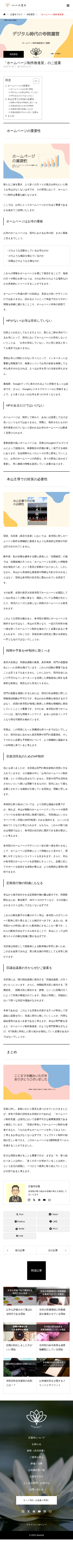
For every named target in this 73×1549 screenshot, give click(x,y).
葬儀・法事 (36, 1463)
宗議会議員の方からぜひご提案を (25, 112)
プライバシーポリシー (36, 1524)
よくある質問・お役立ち (36, 1483)
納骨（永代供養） (36, 1450)
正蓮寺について (36, 1437)
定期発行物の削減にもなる (22, 109)
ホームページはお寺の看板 (22, 89)
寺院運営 (14, 54)
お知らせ (36, 1444)
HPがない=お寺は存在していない (24, 92)
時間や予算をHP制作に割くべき (24, 102)
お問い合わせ (36, 1489)
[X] (34, 1199)
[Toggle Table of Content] (35, 81)
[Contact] (49, 1199)
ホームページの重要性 (19, 86)
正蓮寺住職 (34, 1186)
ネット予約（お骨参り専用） (36, 1500)
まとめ (11, 116)
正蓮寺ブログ (36, 1476)
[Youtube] (44, 1199)
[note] (44, 1511)
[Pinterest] (39, 1199)
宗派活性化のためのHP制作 (22, 106)
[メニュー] (68, 5)
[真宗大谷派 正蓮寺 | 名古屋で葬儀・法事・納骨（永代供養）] (36, 1418)
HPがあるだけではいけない (22, 96)
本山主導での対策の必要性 (21, 99)
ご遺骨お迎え (36, 1457)
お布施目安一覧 (36, 1470)
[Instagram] (29, 1199)
